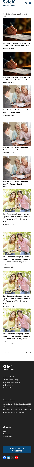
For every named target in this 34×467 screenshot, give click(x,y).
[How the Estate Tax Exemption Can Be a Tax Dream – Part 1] (17, 168)
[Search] (25, 3)
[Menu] (29, 3)
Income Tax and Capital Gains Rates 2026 (17, 404)
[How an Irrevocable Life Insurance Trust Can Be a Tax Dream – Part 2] (17, 64)
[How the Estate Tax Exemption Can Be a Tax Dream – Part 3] (17, 96)
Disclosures (6, 434)
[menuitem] (25, 3)
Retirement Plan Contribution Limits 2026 (17, 407)
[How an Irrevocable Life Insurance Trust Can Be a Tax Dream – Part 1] (17, 29)
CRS (4, 431)
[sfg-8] (14, 3)
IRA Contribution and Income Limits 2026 (17, 409)
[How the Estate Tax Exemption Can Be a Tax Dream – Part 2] (17, 134)
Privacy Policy (7, 436)
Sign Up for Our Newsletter (17, 449)
